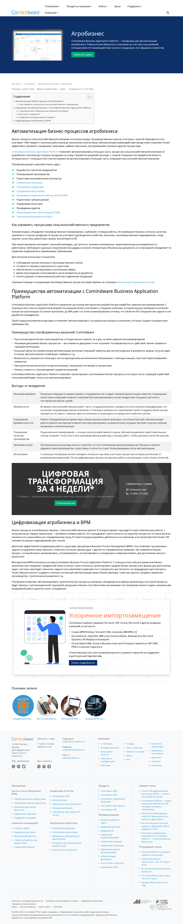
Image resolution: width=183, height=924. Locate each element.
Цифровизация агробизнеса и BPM (33, 120)
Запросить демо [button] (83, 54)
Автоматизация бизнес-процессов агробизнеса (39, 101)
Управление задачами (25, 813)
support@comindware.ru (73, 741)
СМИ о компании (134, 747)
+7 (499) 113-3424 (139, 493)
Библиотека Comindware (157, 752)
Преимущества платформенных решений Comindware (44, 111)
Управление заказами (111, 841)
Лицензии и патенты (107, 753)
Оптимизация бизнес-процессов (30, 803)
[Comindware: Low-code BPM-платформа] (26, 13)
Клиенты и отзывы (135, 751)
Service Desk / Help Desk (112, 863)
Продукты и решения (78, 6)
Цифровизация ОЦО (111, 826)
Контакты (156, 761)
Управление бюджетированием (110, 836)
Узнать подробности (83, 662)
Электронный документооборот (35, 216)
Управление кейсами (24, 847)
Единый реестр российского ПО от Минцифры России (163, 907)
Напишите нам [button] (138, 489)
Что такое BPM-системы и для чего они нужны (155, 877)
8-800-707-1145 (44, 746)
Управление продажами (30, 187)
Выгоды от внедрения (29, 114)
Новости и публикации (157, 745)
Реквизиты (157, 765)
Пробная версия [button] (65, 503)
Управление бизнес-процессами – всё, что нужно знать (155, 861)
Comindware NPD (109, 809)
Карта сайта (44, 906)
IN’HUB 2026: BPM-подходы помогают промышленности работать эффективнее (155, 816)
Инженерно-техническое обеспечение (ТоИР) (42, 195)
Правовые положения (92, 901)
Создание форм (21, 828)
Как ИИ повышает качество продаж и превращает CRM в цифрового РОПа (155, 826)
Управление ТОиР (109, 867)
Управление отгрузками (112, 845)
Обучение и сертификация (108, 760)
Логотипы (57, 906)
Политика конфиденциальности (27, 901)
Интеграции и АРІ (60, 796)
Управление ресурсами (63, 828)
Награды (130, 743)
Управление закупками (29, 182)
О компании (107, 743)
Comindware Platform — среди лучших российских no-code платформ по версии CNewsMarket (156, 805)
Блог (128, 759)
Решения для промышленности (135, 282)
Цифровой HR (107, 830)
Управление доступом (24, 832)
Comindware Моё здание (113, 805)
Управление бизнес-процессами (29, 799)
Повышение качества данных (66, 804)
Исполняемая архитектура (65, 832)
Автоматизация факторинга (108, 857)
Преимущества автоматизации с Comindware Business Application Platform (53, 107)
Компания (50, 12)
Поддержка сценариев (25, 817)
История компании (110, 747)
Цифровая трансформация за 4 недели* (37, 117)
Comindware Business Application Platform (35, 151)
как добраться (19, 754)
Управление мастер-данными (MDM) (110, 851)
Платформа (51, 6)
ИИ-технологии (59, 800)
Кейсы (102, 6)
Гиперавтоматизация (62, 808)
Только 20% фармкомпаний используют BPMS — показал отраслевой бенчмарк (155, 794)
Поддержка (133, 6)
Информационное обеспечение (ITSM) (38, 212)
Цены (117, 6)
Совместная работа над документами (25, 841)
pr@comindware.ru (71, 758)
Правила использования (24, 904)
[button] (167, 12)
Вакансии (156, 757)
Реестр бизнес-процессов (64, 849)
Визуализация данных (25, 836)
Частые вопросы (28, 906)
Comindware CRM (109, 794)
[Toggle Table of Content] (88, 96)
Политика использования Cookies (62, 901)
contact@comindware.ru (73, 749)
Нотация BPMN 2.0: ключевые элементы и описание (155, 853)
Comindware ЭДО (109, 791)
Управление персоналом (31, 191)
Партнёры (105, 765)
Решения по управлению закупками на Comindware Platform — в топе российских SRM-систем (155, 837)
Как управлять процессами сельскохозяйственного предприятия (49, 104)
